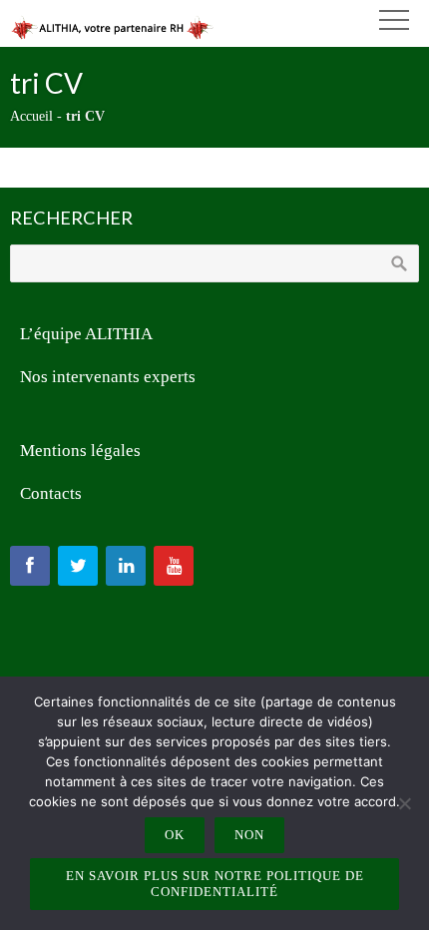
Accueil (31, 116)
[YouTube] (174, 566)
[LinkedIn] (126, 566)
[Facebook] (30, 566)
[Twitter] (78, 566)
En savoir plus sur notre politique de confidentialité (215, 883)
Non (249, 834)
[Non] (404, 803)
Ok (175, 834)
